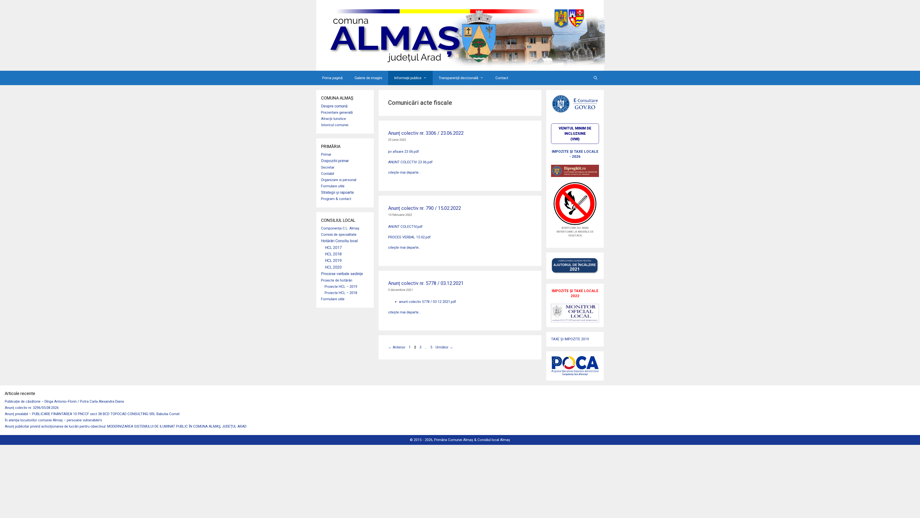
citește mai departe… (404, 172)
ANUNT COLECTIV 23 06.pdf (410, 162)
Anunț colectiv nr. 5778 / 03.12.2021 (426, 283)
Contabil (327, 173)
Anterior (396, 347)
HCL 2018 (333, 254)
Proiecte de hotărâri (336, 280)
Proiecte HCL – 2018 (341, 293)
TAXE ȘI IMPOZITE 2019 (570, 339)
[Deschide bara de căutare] (595, 78)
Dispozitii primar (335, 161)
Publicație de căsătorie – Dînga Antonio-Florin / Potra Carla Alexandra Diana (64, 401)
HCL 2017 (333, 247)
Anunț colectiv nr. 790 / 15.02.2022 (424, 208)
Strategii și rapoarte (337, 192)
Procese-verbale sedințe (342, 273)
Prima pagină (332, 78)
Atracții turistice (333, 119)
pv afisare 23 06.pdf (403, 151)
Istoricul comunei (334, 125)
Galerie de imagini (368, 78)
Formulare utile (333, 186)
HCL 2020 (333, 267)
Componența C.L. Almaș (340, 228)
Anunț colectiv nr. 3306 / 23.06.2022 (426, 133)
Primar (326, 154)
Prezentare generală (337, 112)
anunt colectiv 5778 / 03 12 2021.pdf (427, 302)
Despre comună (334, 106)
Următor (444, 347)
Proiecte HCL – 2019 (341, 286)
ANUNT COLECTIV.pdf (405, 226)
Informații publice (407, 78)
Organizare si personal (338, 180)
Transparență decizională (458, 78)
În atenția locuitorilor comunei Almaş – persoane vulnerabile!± (53, 420)
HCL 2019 (333, 260)
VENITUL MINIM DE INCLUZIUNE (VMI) (575, 133)
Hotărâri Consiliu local (339, 241)
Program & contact (336, 199)
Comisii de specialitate (338, 234)
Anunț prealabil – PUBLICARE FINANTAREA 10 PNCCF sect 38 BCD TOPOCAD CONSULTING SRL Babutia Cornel (92, 414)
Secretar (327, 167)
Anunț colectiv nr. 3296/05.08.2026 (32, 408)
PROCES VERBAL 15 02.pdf (409, 237)
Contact (501, 78)
